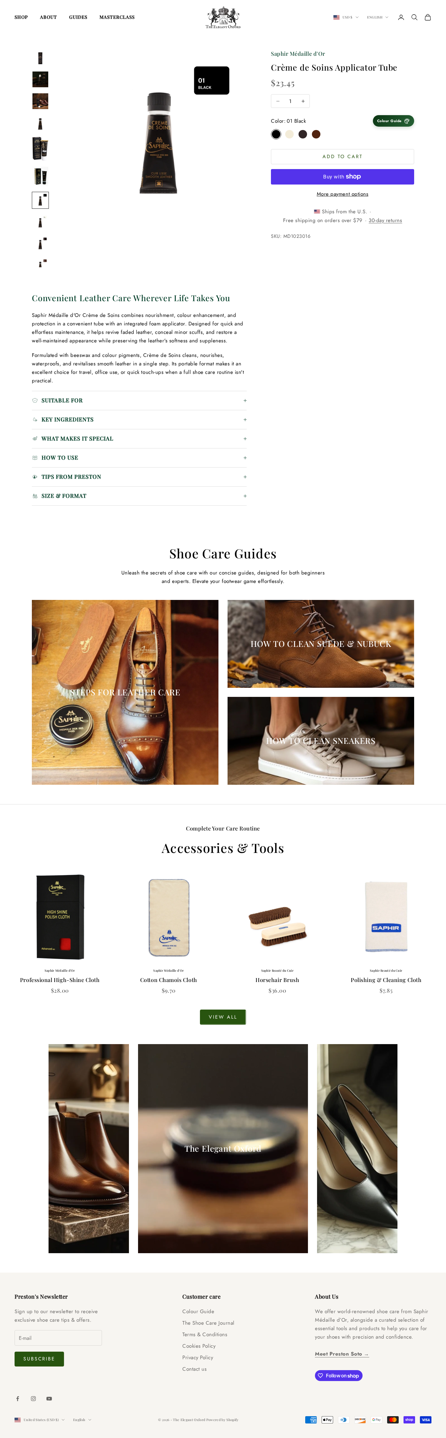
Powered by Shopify (222, 1419)
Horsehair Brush (277, 980)
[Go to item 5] (40, 148)
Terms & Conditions (204, 1334)
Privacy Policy (197, 1357)
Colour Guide (198, 1311)
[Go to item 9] (40, 243)
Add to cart (343, 156)
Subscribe (39, 1358)
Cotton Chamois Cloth (168, 980)
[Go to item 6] (40, 176)
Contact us (194, 1369)
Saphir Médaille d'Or (298, 53)
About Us (326, 1296)
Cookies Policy (198, 1346)
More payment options (342, 194)
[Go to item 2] (40, 79)
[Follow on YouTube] (49, 1399)
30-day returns (385, 220)
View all (223, 1017)
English (374, 17)
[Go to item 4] (40, 123)
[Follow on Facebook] (18, 1399)
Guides (78, 17)
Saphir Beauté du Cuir (277, 970)
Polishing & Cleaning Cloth (386, 980)
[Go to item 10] (40, 265)
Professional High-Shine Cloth (60, 980)
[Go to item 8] (40, 222)
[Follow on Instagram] (33, 1399)
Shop (21, 17)
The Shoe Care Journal (208, 1322)
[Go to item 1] (40, 57)
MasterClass (117, 17)
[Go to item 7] (40, 200)
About (48, 17)
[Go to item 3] (40, 101)
